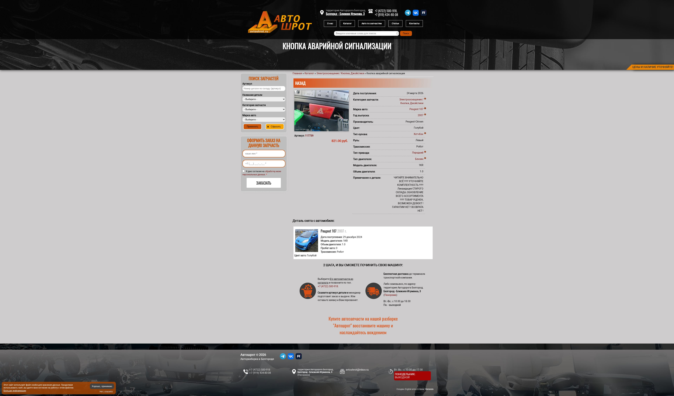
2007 (420, 115)
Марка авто (249, 115)
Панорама (390, 295)
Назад (300, 83)
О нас (330, 23)
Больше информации (15, 390)
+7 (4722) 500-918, (386, 10)
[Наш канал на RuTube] (424, 15)
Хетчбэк (418, 134)
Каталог (347, 23)
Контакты (414, 23)
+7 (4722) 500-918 (328, 286)
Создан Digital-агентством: (415, 389)
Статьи (395, 23)
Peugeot (414, 109)
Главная (297, 73)
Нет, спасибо (106, 391)
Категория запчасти (254, 105)
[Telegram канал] (408, 15)
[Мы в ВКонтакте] (416, 15)
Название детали (252, 95)
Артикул (247, 83)
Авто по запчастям (372, 23)
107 (421, 109)
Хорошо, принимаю (102, 386)
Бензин (419, 159)
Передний (417, 152)
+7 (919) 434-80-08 (386, 14)
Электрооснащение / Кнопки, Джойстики (340, 73)
